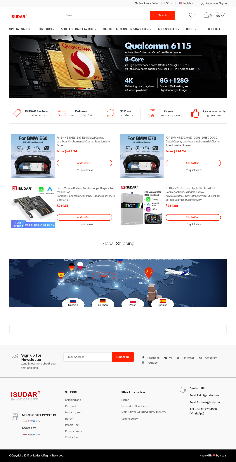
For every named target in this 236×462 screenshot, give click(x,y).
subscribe (123, 357)
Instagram (210, 358)
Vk (170, 358)
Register (211, 3)
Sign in (223, 3)
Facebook (153, 358)
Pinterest (188, 358)
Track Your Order (148, 3)
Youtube (152, 362)
